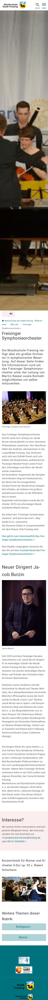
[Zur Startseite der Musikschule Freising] (14, 5)
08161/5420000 (15, 841)
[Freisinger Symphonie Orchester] (24, 989)
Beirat (23, 937)
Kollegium (23, 926)
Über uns (14, 324)
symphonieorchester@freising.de (22, 837)
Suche (37, 8)
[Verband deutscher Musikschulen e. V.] (24, 969)
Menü (44, 8)
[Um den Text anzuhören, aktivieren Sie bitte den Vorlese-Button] (8, 314)
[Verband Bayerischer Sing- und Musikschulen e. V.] (24, 960)
